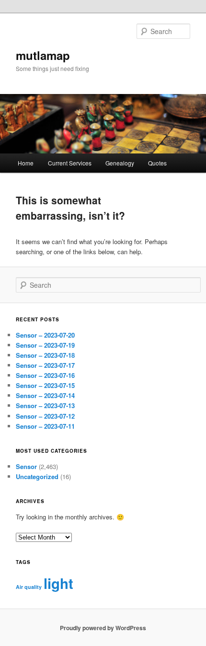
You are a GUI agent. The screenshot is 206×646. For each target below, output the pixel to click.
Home (26, 163)
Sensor (26, 466)
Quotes (157, 163)
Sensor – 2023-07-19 (45, 345)
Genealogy (119, 163)
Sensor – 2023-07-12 (45, 416)
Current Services (70, 163)
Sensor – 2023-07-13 (45, 405)
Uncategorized (37, 476)
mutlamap (43, 55)
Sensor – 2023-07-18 (45, 355)
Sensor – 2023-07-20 (45, 335)
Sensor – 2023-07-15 (45, 385)
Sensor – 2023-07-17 (45, 365)
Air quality (29, 586)
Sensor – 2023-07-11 (45, 426)
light (58, 583)
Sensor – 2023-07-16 (45, 375)
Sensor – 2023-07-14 (45, 395)
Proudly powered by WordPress (103, 627)
